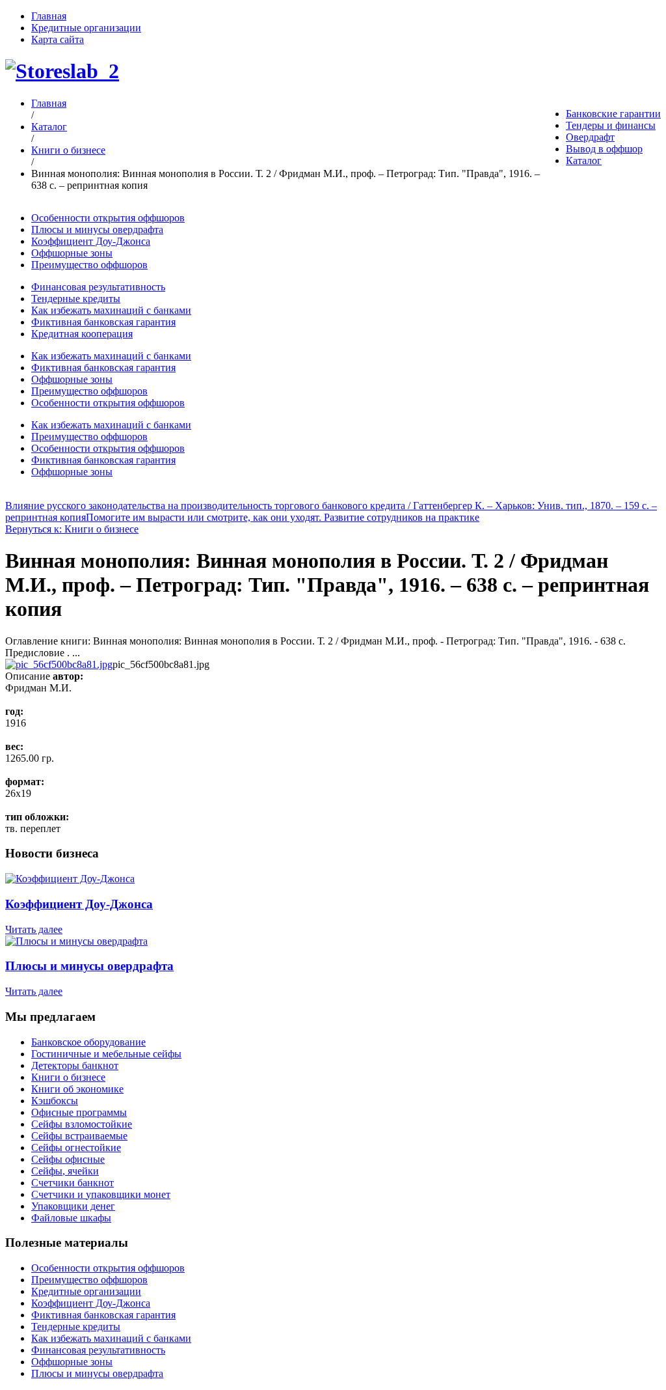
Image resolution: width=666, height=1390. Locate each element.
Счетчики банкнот (72, 1182)
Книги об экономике (77, 1088)
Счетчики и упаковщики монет (100, 1194)
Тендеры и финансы (611, 125)
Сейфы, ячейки (65, 1170)
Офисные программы (79, 1112)
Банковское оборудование (88, 1042)
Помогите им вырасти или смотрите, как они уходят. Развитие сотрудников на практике (282, 517)
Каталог (584, 160)
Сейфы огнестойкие (76, 1147)
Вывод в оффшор (604, 148)
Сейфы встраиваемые (79, 1135)
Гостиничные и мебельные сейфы (106, 1053)
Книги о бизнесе (68, 150)
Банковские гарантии (613, 113)
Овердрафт (590, 137)
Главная (48, 15)
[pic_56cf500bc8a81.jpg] (59, 664)
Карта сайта (57, 39)
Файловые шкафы (71, 1217)
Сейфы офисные (68, 1159)
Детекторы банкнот (74, 1065)
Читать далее (33, 929)
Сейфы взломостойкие (81, 1124)
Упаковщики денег (73, 1206)
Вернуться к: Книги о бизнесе (72, 529)
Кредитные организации (86, 27)
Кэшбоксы (54, 1100)
